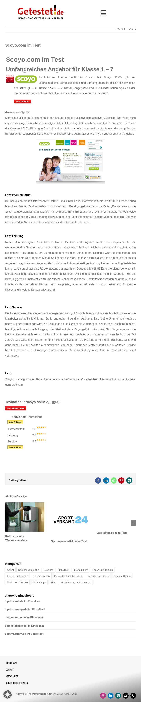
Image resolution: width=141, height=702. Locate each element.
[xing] (118, 694)
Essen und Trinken (103, 567)
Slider (53, 580)
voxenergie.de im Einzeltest (25, 615)
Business (48, 567)
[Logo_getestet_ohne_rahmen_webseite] (40, 3)
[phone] (133, 694)
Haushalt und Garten (98, 574)
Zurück (121, 29)
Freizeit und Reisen (17, 574)
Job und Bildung (122, 574)
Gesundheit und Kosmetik (68, 574)
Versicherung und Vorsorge (75, 580)
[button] (7, 522)
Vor (131, 29)
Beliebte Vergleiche (28, 567)
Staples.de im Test (124, 532)
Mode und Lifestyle (17, 580)
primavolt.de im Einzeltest (24, 599)
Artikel (10, 567)
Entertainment (80, 567)
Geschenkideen (41, 574)
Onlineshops (39, 580)
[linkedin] (110, 694)
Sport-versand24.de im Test (38, 541)
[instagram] (103, 694)
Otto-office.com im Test (81, 532)
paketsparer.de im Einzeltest (25, 623)
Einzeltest (63, 567)
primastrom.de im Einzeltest (25, 631)
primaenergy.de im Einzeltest (26, 607)
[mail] (126, 694)
